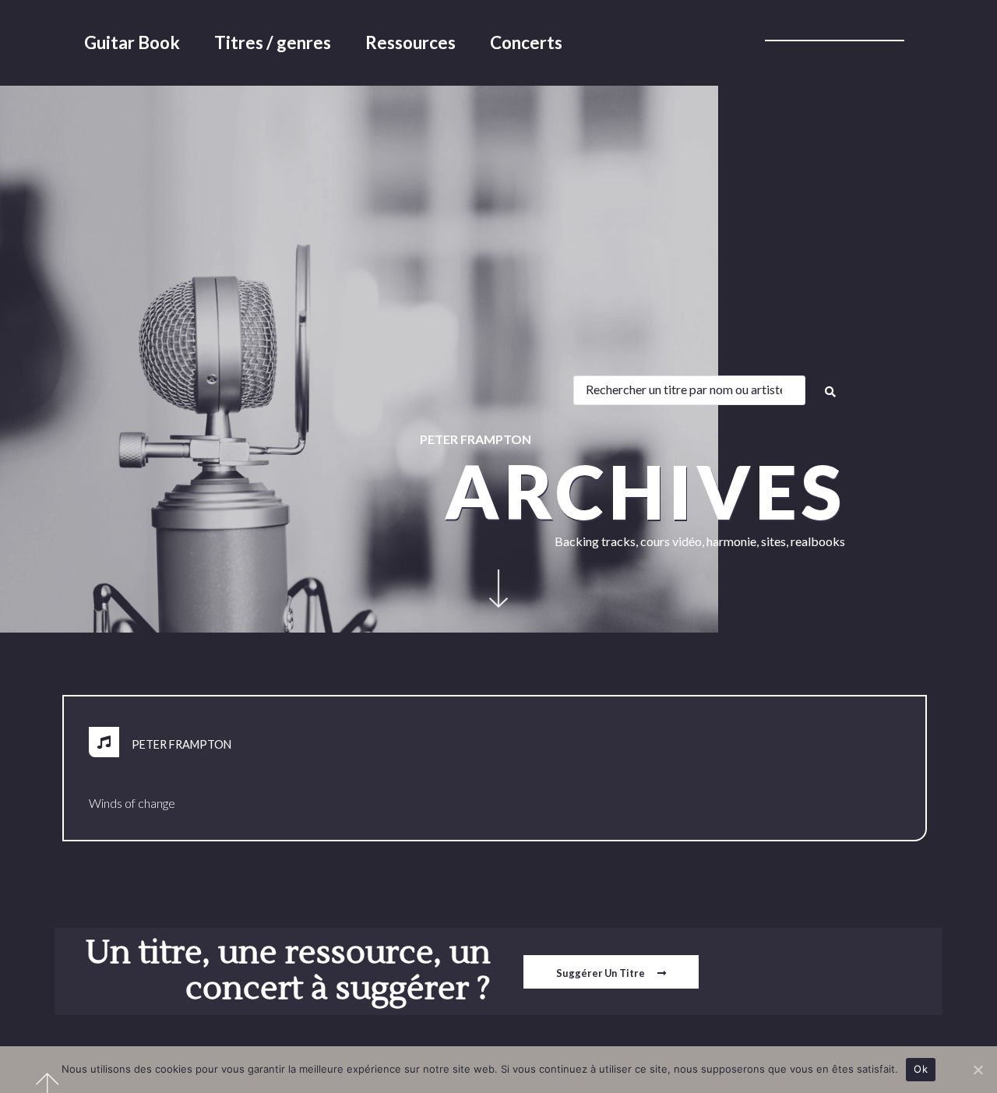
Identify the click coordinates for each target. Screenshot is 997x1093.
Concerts (526, 42)
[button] (611, 972)
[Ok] (977, 1069)
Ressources (410, 42)
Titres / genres (272, 42)
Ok (921, 1069)
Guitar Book (132, 42)
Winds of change (132, 802)
